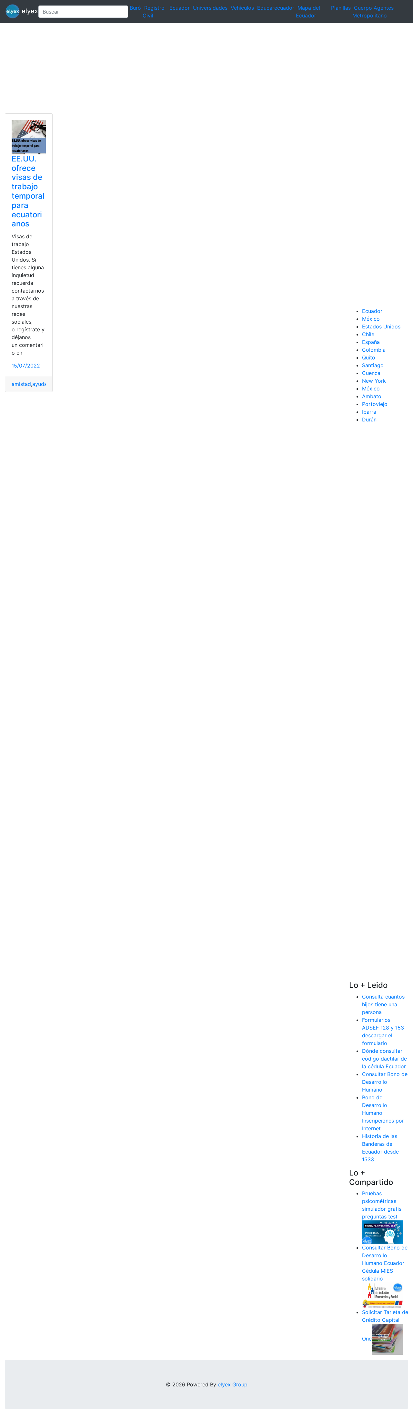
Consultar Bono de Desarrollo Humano (385, 1082)
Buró (135, 8)
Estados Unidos (381, 326)
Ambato (371, 396)
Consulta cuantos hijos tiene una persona (383, 1004)
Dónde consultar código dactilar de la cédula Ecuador (384, 1059)
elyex (26, 11)
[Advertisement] (193, 68)
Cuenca (371, 373)
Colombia (374, 350)
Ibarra (369, 412)
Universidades (210, 8)
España (371, 342)
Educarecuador (275, 8)
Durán (369, 419)
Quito (368, 357)
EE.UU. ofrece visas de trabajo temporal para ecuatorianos (28, 191)
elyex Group (232, 1384)
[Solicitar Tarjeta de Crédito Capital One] (387, 1339)
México (371, 319)
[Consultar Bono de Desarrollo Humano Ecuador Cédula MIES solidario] (382, 1295)
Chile (368, 334)
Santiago (373, 365)
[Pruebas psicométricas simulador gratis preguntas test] (382, 1231)
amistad (21, 384)
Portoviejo (375, 404)
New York (374, 381)
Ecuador (179, 8)
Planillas (341, 8)
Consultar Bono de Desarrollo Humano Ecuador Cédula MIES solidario (385, 1263)
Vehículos (242, 8)
